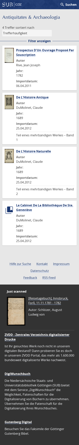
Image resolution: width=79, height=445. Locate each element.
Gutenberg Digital (18, 422)
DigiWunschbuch (17, 374)
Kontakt (42, 264)
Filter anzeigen (39, 41)
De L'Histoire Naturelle (33, 151)
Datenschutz (39, 271)
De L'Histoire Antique (32, 97)
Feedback (30, 278)
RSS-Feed (49, 278)
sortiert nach (25, 27)
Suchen (68, 4)
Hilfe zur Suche (20, 264)
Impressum (61, 264)
